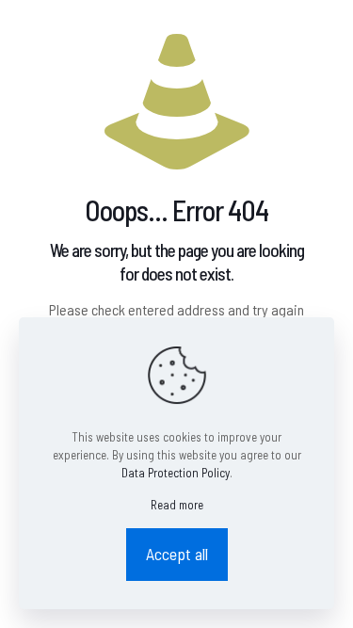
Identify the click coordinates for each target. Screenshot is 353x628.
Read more (177, 504)
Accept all (177, 553)
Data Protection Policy (175, 472)
